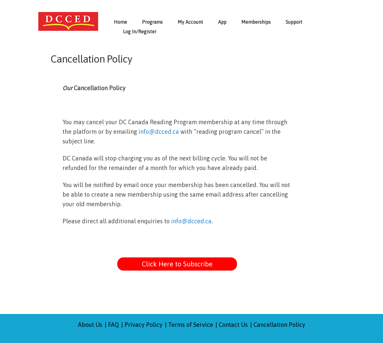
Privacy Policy (143, 324)
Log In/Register (139, 31)
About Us (90, 324)
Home (120, 22)
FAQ (113, 324)
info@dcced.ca (159, 131)
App (222, 22)
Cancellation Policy (279, 324)
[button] (177, 264)
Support (294, 22)
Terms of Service (190, 324)
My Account (190, 22)
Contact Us (233, 324)
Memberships (256, 22)
